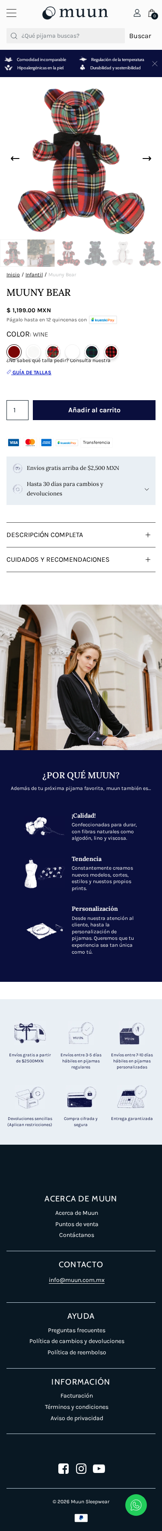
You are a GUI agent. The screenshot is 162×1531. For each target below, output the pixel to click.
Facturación (76, 1395)
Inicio (13, 275)
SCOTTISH (91, 351)
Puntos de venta (76, 1224)
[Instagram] (81, 1469)
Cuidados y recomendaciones (58, 559)
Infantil (34, 275)
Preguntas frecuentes (76, 1330)
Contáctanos (76, 1235)
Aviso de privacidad (77, 1418)
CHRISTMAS (111, 351)
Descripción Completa (44, 535)
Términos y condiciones (76, 1407)
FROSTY (33, 351)
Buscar (140, 35)
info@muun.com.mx (77, 1280)
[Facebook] (63, 1469)
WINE (14, 351)
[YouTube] (99, 1469)
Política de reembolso (77, 1352)
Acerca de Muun (76, 1213)
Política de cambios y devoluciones (76, 1341)
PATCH (72, 351)
